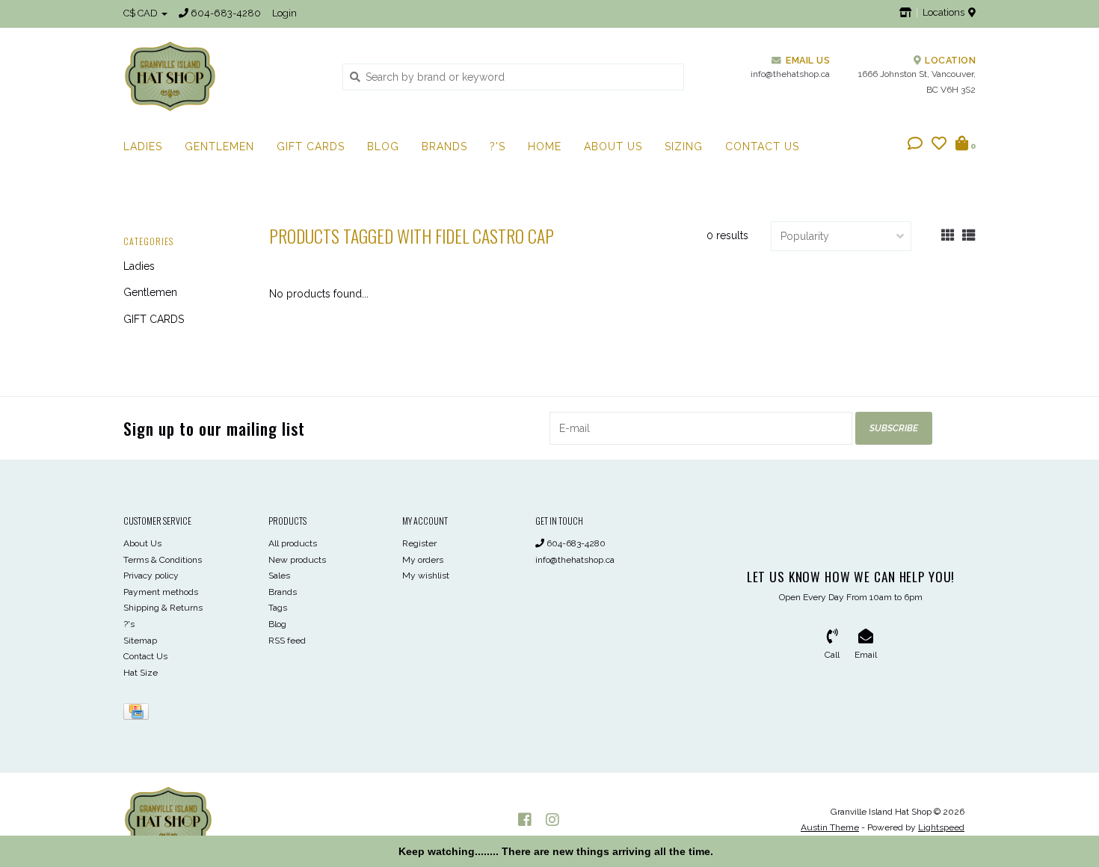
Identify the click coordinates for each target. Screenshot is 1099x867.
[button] (915, 145)
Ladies (142, 146)
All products (292, 543)
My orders (422, 560)
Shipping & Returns (163, 607)
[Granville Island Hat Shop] (221, 76)
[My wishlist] (939, 145)
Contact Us (762, 146)
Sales (279, 575)
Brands (444, 146)
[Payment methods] (138, 714)
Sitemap (140, 640)
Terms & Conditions (162, 560)
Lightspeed (941, 827)
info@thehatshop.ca (575, 560)
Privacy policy (151, 575)
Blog (383, 146)
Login (284, 13)
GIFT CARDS (311, 146)
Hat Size (140, 672)
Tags (277, 607)
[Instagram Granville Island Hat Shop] (552, 819)
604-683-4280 (575, 543)
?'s (497, 146)
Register (419, 543)
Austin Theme (830, 827)
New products (297, 560)
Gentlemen (219, 146)
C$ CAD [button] (141, 13)
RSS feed (287, 640)
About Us (613, 146)
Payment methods (160, 592)
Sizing (684, 146)
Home (544, 146)
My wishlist (425, 575)
